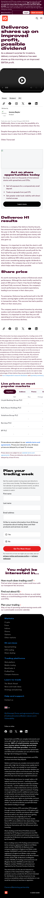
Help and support (14, 696)
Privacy (36, 713)
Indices (22, 392)
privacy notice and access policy (16, 556)
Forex (33, 392)
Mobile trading (10, 665)
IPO (20, 98)
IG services (10, 643)
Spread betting (10, 647)
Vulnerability (9, 718)
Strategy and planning (13, 690)
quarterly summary (37, 375)
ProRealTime (9, 671)
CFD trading (9, 650)
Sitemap (10, 713)
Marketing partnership (20, 887)
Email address (8, 513)
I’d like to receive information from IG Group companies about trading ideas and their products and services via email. (20, 524)
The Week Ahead (11, 683)
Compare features (11, 674)
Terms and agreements (23, 713)
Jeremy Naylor (14, 112)
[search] (36, 18)
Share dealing (9, 653)
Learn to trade (12, 680)
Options (7, 634)
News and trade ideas (12, 687)
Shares (4, 98)
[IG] (5, 18)
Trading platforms (14, 658)
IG (5, 713)
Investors (16, 716)
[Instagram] (16, 103)
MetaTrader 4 (9, 668)
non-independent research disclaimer (14, 375)
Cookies (8, 716)
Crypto (7, 622)
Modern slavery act (28, 716)
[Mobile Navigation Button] (41, 18)
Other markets (10, 637)
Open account (36, 12)
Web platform (9, 662)
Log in (26, 12)
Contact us (8, 700)
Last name (7, 503)
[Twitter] (23, 103)
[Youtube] (30, 103)
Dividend (12, 98)
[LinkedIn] (36, 103)
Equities (9, 392)
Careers (7, 887)
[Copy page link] (3, 103)
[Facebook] (10, 103)
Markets (9, 618)
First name (7, 494)
